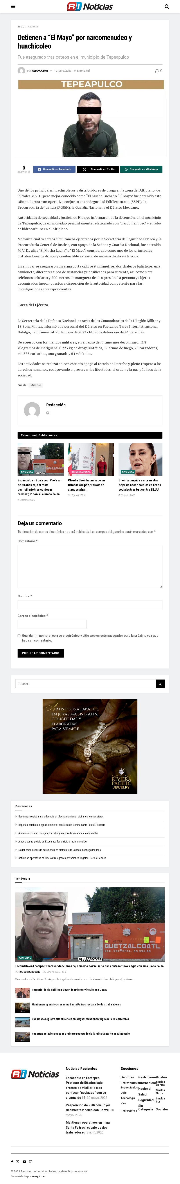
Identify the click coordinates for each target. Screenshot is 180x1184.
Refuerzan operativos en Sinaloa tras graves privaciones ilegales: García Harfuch (62, 858)
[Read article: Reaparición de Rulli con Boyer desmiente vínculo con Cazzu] (22, 993)
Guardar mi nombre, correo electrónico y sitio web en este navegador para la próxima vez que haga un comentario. (90, 638)
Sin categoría (145, 1107)
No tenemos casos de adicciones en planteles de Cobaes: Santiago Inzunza (59, 849)
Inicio (21, 26)
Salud (142, 1094)
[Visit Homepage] (90, 6)
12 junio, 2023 (63, 70)
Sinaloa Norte (160, 1092)
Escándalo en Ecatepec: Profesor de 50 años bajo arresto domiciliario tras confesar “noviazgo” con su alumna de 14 (89, 966)
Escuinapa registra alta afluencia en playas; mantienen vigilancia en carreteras (61, 816)
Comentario (28, 541)
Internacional (81, 472)
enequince (38, 1176)
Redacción (40, 70)
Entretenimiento (132, 1083)
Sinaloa (161, 1077)
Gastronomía (148, 1077)
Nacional (33, 26)
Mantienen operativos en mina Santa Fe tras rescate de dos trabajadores (76, 1004)
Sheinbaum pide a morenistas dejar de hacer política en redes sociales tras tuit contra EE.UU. (140, 485)
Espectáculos (129, 1087)
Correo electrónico (33, 616)
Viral (123, 1103)
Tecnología (128, 1098)
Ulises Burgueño (30, 972)
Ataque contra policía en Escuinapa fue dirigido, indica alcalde (52, 841)
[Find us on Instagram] (30, 1161)
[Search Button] (167, 6)
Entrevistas (129, 1111)
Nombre (25, 596)
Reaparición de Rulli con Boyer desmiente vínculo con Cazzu (69, 989)
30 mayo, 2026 (27, 500)
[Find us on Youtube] (24, 1161)
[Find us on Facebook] (12, 1161)
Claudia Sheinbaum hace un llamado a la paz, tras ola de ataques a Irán (86, 485)
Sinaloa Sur (160, 1100)
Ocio (124, 1092)
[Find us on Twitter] (18, 1161)
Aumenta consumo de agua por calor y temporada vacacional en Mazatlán (58, 833)
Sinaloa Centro (160, 1083)
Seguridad (146, 1100)
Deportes (127, 1077)
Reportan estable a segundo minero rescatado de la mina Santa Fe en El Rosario (61, 824)
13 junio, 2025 (77, 495)
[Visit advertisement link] (90, 746)
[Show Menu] (13, 6)
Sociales (162, 1109)
